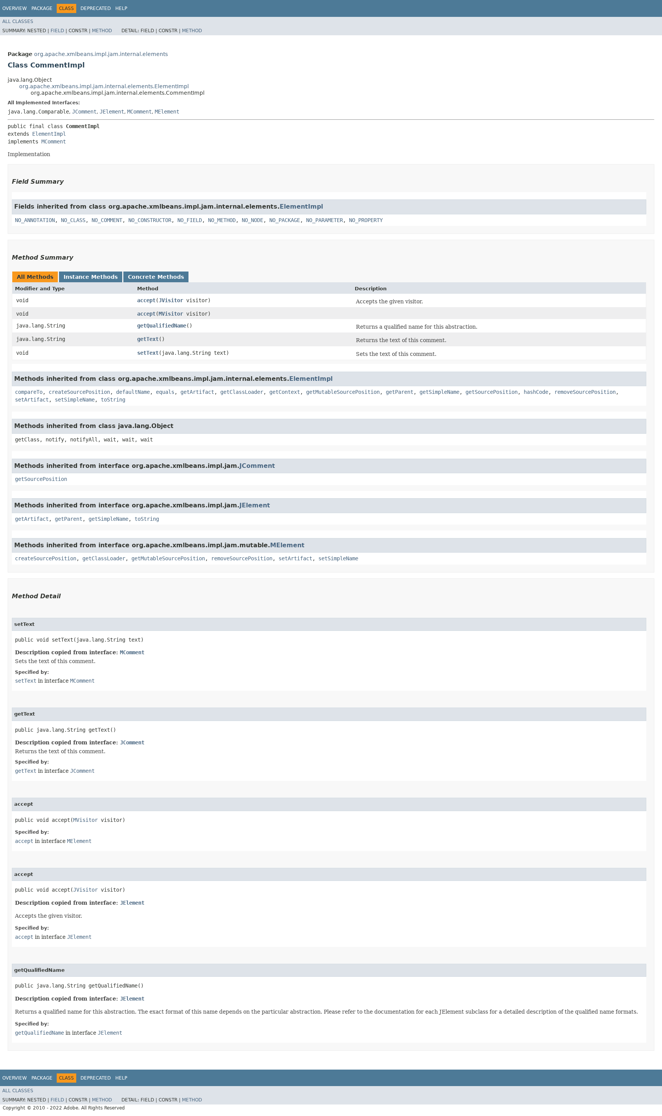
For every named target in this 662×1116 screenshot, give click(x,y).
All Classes (17, 21)
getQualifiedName (161, 326)
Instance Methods (91, 277)
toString (113, 400)
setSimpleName (75, 400)
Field (57, 30)
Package (41, 8)
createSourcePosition (79, 392)
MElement (167, 112)
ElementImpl (49, 134)
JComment (84, 112)
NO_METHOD (222, 220)
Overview (14, 8)
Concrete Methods (156, 277)
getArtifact (197, 392)
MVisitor (171, 314)
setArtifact (32, 400)
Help (121, 8)
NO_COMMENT (107, 220)
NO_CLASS (73, 220)
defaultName (133, 392)
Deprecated (95, 8)
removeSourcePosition (585, 392)
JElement (112, 112)
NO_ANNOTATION (35, 220)
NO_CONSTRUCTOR (149, 220)
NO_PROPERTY (366, 220)
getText (148, 339)
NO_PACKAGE (284, 220)
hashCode (536, 392)
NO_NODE (252, 220)
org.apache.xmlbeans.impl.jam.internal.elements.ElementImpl (104, 86)
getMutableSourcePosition (343, 392)
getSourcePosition (491, 392)
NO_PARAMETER (324, 220)
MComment (139, 112)
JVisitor (171, 300)
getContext (284, 392)
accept (146, 300)
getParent (399, 392)
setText (148, 353)
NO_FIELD (189, 220)
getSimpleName (439, 392)
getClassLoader (241, 392)
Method (102, 30)
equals (165, 392)
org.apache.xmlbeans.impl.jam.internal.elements (101, 54)
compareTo (29, 392)
